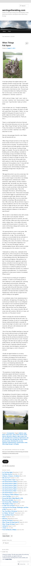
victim (25, 442)
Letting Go (5, 526)
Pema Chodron (23, 439)
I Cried (4, 528)
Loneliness (6, 439)
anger (25, 433)
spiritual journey (12, 442)
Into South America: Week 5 (9, 483)
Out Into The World (7, 520)
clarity (14, 434)
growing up (16, 438)
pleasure (4, 441)
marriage (14, 439)
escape (22, 436)
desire (25, 434)
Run (17, 441)
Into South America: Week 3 (9, 487)
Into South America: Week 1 (9, 491)
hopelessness (22, 438)
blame (3, 434)
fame (25, 436)
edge (18, 436)
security (21, 441)
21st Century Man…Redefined (10, 502)
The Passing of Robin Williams (10, 494)
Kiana (3, 516)
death (17, 434)
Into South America (7, 492)
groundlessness (9, 438)
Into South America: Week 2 (9, 489)
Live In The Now (6, 496)
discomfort (9, 436)
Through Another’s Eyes (8, 479)
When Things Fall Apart (8, 44)
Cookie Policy (8, 559)
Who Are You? (6, 478)
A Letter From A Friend (8, 505)
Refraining (13, 441)
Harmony (4, 518)
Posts (9, 31)
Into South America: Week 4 (9, 485)
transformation (20, 442)
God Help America (7, 474)
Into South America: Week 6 (9, 481)
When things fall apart (7, 444)
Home (4, 31)
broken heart (9, 434)
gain (3, 438)
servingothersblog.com (13, 10)
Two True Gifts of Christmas (9, 511)
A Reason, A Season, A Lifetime (10, 476)
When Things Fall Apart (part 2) (10, 522)
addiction (21, 433)
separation (5, 442)
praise (8, 441)
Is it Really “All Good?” (8, 513)
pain (18, 439)
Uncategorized (10, 433)
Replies (16, 444)
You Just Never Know (8, 515)
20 (26, 43)
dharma (4, 436)
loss (11, 439)
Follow (5, 461)
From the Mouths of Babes (9, 529)
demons (22, 434)
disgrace (14, 436)
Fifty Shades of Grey (7, 504)
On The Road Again (7, 472)
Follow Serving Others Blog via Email (13, 449)
